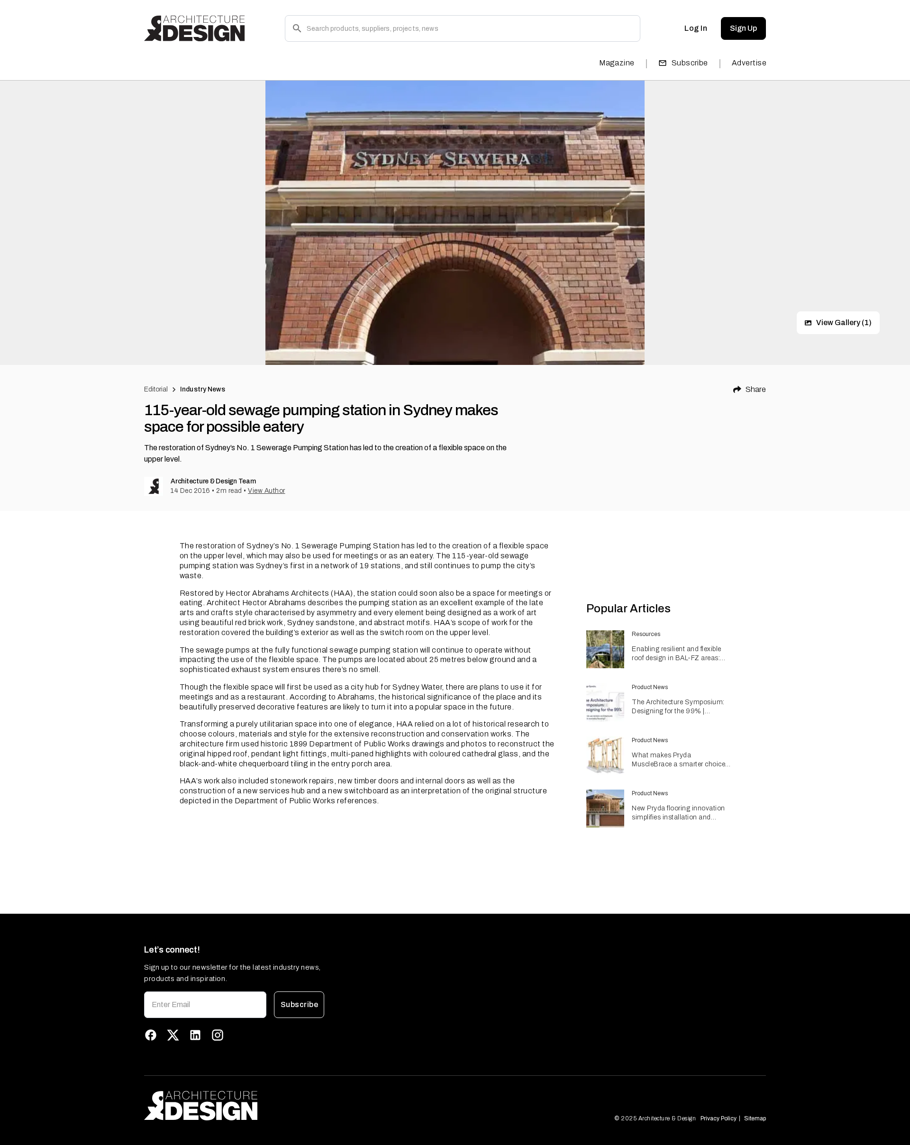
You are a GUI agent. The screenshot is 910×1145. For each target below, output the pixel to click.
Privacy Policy (719, 1118)
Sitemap (755, 1118)
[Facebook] (150, 1035)
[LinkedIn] (195, 1035)
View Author (266, 490)
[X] (173, 1035)
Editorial (156, 389)
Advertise (749, 63)
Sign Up (743, 28)
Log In (695, 28)
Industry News (202, 389)
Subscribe (690, 63)
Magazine (617, 63)
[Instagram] (217, 1035)
